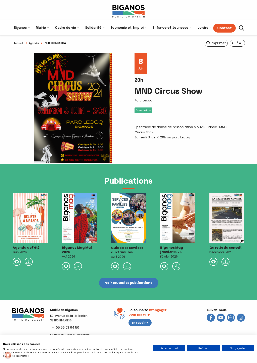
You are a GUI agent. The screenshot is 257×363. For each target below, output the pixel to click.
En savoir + (140, 323)
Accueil (18, 43)
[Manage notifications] (8, 355)
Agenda (34, 43)
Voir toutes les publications (128, 282)
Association (143, 110)
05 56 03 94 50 (67, 327)
